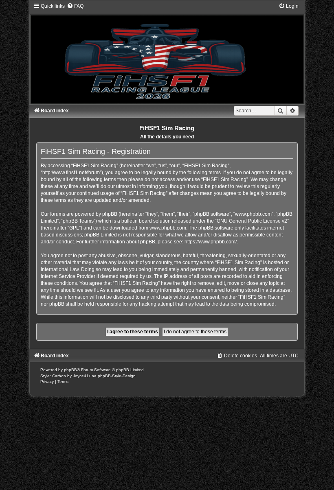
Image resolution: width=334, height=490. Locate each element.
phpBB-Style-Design (117, 376)
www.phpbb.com (167, 228)
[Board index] (166, 53)
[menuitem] (75, 6)
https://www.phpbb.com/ (211, 242)
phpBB (70, 370)
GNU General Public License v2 (252, 221)
